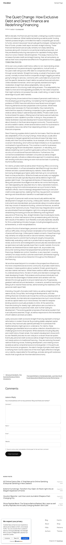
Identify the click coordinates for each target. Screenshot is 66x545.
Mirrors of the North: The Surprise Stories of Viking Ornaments (12, 377)
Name (7, 426)
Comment (8, 404)
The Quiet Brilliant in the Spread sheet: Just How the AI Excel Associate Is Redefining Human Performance (44, 377)
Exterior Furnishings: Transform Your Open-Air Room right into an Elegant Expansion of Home (28, 490)
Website (7, 441)
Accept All (25, 538)
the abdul (7, 3)
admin (12, 29)
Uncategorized (20, 29)
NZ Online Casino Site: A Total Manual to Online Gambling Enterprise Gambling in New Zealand (25, 482)
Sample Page (58, 3)
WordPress (60, 541)
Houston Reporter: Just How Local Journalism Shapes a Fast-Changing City (27, 497)
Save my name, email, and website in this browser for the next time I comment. (28, 449)
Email (7, 433)
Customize (7, 538)
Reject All (16, 538)
